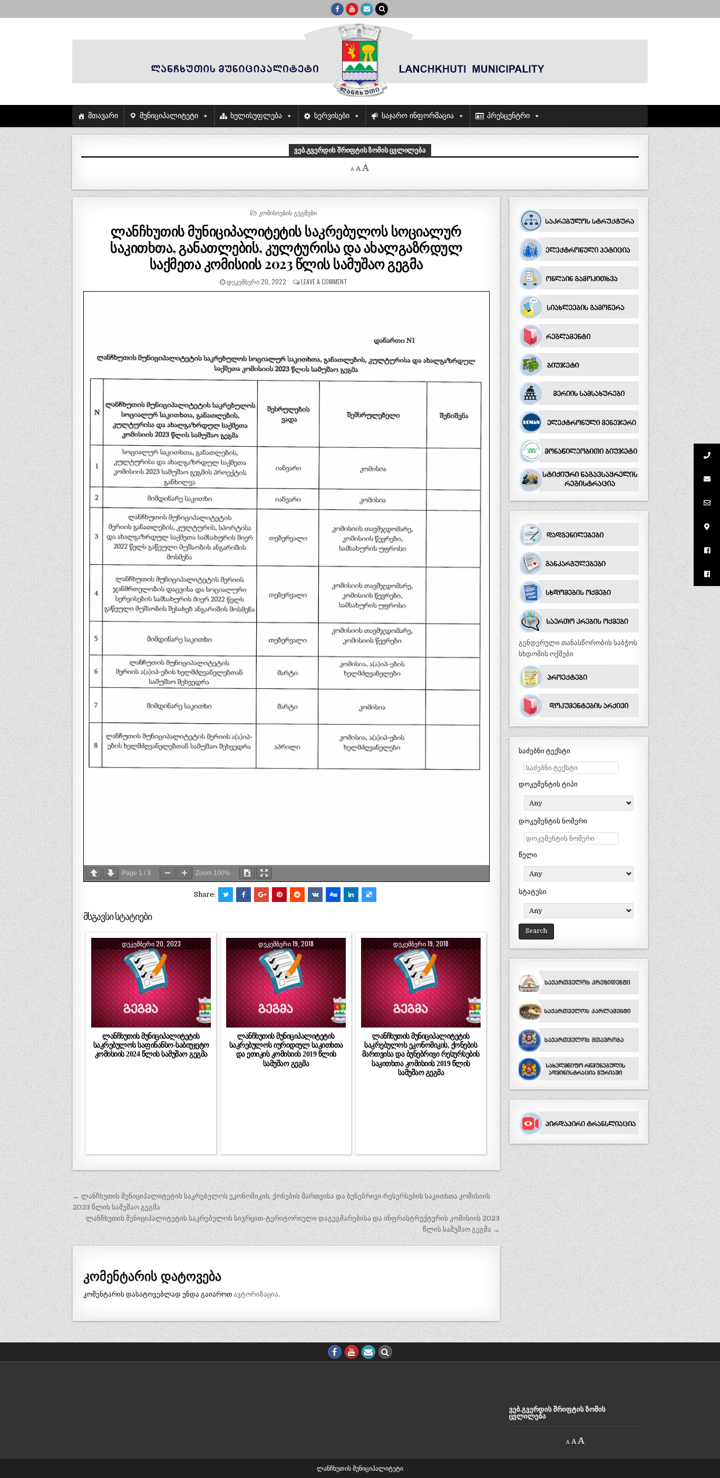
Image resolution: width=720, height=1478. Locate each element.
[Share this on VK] (315, 894)
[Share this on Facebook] (243, 894)
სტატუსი (533, 892)
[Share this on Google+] (261, 894)
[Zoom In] (184, 873)
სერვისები (331, 116)
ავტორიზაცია (255, 1294)
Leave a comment (324, 281)
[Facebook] (337, 9)
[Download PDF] (247, 873)
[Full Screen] (264, 873)
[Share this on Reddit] (297, 894)
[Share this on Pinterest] (279, 894)
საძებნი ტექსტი (544, 751)
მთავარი (103, 116)
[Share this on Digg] (333, 894)
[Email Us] (367, 9)
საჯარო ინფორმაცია (418, 116)
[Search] (381, 9)
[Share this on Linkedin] (351, 894)
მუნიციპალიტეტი (169, 116)
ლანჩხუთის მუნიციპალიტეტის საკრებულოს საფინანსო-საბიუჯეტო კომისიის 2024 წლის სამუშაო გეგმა (151, 1045)
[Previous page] (94, 873)
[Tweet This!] (225, 894)
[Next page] (111, 873)
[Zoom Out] (168, 873)
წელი (528, 855)
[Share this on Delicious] (369, 894)
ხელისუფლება (256, 116)
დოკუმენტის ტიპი (548, 784)
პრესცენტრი (508, 116)
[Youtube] (352, 9)
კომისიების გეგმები (288, 212)
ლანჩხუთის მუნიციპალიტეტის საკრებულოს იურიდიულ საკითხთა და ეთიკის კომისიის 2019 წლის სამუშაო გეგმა (286, 1049)
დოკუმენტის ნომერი (553, 821)
